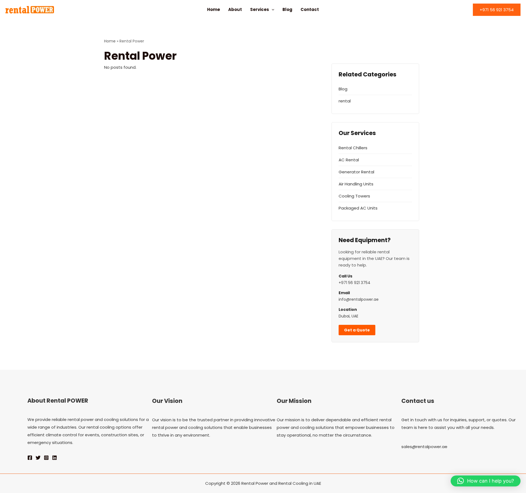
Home (213, 9)
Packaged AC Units (358, 208)
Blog (287, 9)
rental (345, 101)
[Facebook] (29, 457)
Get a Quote (357, 330)
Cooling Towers (354, 196)
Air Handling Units (356, 184)
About (235, 9)
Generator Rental (356, 172)
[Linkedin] (54, 457)
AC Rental (349, 160)
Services (259, 9)
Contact (310, 9)
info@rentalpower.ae (359, 299)
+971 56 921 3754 (354, 282)
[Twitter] (38, 457)
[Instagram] (46, 457)
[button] (271, 9)
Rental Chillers (353, 148)
